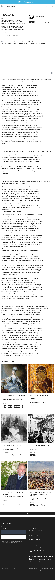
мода (5, 406)
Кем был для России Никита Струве (13, 493)
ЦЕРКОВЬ (31, 526)
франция (10, 406)
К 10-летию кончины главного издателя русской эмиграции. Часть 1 (13, 497)
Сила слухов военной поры (40, 445)
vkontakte (37, 539)
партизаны (6, 455)
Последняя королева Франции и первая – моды (14, 396)
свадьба (48, 22)
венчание (31, 24)
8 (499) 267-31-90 (43, 548)
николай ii (44, 505)
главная (3, 35)
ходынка (38, 505)
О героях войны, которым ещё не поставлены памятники (11, 448)
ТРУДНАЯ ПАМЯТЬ (34, 528)
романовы (43, 22)
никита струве (6, 503)
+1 (19, 455)
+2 (22, 406)
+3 (18, 503)
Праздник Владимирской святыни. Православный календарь (39, 397)
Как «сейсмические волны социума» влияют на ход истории (41, 448)
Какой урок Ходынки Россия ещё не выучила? (39, 498)
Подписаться (13, 537)
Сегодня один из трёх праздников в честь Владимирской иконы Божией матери (40, 401)
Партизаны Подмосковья (12, 445)
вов (11, 455)
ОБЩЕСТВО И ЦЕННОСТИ (13, 35)
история (31, 22)
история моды (17, 406)
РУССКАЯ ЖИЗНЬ (39, 526)
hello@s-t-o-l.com (33, 548)
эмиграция (14, 503)
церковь (36, 22)
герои (15, 455)
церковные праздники (35, 408)
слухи (41, 455)
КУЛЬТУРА (48, 526)
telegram (31, 539)
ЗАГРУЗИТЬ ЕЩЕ (27, 513)
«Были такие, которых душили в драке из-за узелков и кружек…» (41, 494)
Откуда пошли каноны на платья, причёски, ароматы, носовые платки (13, 400)
